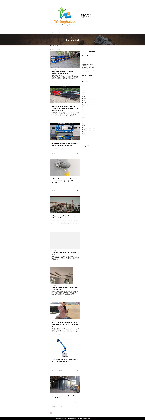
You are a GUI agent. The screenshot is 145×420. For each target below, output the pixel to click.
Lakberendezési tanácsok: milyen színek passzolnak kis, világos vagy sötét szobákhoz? (64, 180)
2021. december (84, 133)
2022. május (83, 123)
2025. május (83, 94)
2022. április (83, 125)
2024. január (83, 108)
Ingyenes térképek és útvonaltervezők (86, 15)
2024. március (83, 106)
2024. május (83, 104)
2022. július (83, 121)
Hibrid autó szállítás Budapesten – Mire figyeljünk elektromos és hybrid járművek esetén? (65, 324)
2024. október (83, 100)
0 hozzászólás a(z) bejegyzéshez (59, 262)
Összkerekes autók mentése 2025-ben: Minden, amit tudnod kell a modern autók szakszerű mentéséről (65, 108)
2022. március (83, 127)
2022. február (83, 129)
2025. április (83, 96)
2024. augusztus (84, 102)
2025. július (83, 92)
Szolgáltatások (54, 69)
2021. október (83, 137)
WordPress (89, 418)
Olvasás (78, 118)
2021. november (84, 135)
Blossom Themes (83, 418)
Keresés (92, 51)
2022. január (83, 131)
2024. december (84, 98)
